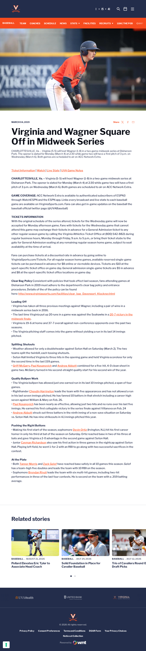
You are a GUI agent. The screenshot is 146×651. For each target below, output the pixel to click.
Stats (73, 23)
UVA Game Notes (72, 170)
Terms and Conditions (74, 630)
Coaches (35, 23)
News (63, 23)
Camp (140, 23)
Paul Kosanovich (41, 365)
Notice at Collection (73, 636)
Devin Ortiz (80, 429)
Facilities (90, 23)
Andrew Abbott (67, 365)
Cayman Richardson (33, 442)
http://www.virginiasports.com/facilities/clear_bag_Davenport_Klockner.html (66, 293)
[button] (71, 576)
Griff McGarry (21, 365)
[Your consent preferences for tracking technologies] (6, 644)
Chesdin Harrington (41, 391)
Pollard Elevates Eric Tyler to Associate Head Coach (30, 565)
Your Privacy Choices (115, 630)
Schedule (50, 23)
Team (23, 23)
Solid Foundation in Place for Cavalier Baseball (81, 565)
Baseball (17, 558)
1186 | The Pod (125, 23)
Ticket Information (23, 170)
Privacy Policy (27, 630)
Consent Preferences (49, 630)
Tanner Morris (28, 464)
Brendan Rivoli (37, 472)
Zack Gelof (50, 464)
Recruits (105, 23)
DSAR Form (95, 630)
